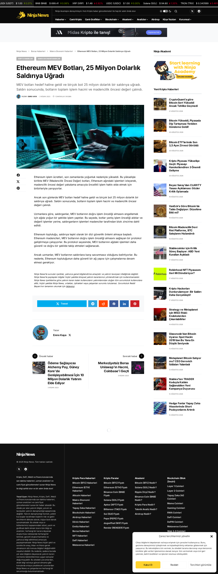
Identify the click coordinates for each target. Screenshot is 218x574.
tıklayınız (70, 286)
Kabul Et (148, 564)
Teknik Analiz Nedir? (146, 509)
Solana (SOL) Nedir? (146, 487)
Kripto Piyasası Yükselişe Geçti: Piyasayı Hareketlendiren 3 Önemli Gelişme (184, 165)
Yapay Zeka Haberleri (83, 508)
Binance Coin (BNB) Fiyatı (114, 494)
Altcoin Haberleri (81, 495)
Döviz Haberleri (80, 521)
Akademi (139, 478)
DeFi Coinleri (174, 517)
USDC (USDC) (123, 3)
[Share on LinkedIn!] (124, 303)
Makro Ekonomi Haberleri (61, 51)
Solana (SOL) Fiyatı (114, 500)
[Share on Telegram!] (92, 303)
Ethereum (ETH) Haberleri (81, 489)
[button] (211, 536)
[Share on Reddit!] (103, 303)
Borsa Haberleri (38, 51)
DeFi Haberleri (80, 540)
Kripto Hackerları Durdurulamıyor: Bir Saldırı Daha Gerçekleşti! (185, 291)
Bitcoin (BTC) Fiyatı (114, 482)
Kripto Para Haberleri (83, 478)
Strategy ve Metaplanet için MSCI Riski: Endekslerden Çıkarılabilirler (183, 314)
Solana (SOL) (160, 3)
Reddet (174, 564)
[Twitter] (192, 11)
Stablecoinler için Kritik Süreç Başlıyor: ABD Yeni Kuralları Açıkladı (184, 251)
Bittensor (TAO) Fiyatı (115, 509)
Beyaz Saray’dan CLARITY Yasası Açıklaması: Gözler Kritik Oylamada (185, 188)
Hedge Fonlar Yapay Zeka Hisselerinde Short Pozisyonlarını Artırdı (184, 406)
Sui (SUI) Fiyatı (111, 513)
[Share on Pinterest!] (21, 189)
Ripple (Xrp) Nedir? (145, 492)
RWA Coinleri (174, 512)
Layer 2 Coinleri (175, 490)
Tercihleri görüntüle (201, 564)
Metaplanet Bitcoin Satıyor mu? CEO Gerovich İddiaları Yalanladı (185, 361)
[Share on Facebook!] (21, 176)
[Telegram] (199, 11)
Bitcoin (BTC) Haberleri (84, 482)
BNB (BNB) (52, 3)
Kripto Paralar (111, 478)
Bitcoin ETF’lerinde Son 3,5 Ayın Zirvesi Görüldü (184, 144)
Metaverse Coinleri (177, 526)
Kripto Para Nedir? (145, 504)
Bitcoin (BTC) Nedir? (146, 482)
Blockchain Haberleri (83, 512)
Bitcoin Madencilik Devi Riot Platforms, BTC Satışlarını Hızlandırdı (183, 230)
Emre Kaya (59, 335)
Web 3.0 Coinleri (176, 531)
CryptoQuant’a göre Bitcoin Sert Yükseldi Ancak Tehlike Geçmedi (183, 102)
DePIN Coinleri (175, 521)
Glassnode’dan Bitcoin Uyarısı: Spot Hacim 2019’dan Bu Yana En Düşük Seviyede (182, 338)
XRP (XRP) (87, 3)
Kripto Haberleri (25, 59)
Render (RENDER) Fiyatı (116, 527)
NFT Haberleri (79, 535)
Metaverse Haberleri (83, 545)
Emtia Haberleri (80, 526)
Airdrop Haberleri (81, 517)
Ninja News (21, 51)
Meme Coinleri (175, 503)
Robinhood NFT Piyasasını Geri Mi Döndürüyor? (185, 271)
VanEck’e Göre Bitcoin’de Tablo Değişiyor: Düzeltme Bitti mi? (185, 209)
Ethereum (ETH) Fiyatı (115, 487)
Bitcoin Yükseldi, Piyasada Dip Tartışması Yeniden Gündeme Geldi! (185, 123)
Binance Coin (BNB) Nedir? (145, 498)
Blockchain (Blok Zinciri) (176, 480)
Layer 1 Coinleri (175, 486)
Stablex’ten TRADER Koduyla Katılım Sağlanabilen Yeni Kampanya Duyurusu (182, 383)
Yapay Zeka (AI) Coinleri (175, 497)
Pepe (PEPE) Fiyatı (113, 518)
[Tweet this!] (21, 183)
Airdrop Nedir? (143, 513)
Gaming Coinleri (176, 508)
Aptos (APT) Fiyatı (113, 504)
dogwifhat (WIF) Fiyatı (116, 523)
